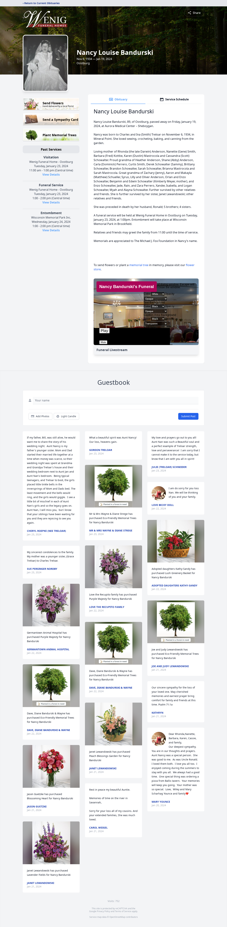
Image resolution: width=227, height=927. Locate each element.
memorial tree (138, 265)
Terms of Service (123, 911)
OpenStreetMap (117, 916)
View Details (51, 174)
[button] (51, 605)
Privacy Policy (103, 911)
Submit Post (188, 416)
